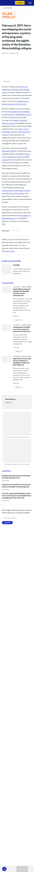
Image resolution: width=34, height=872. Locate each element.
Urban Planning (7, 8)
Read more (8, 402)
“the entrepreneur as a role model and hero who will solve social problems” (16, 190)
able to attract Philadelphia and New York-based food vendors (16, 132)
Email (18, 230)
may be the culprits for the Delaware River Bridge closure (15, 89)
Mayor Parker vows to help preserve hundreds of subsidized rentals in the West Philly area (22, 361)
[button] (4, 869)
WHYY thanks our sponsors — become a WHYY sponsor (17, 437)
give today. (11, 251)
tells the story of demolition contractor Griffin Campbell (16, 157)
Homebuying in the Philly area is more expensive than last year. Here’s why (21, 329)
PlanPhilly (16, 265)
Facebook (10, 230)
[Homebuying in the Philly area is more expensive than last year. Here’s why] (7, 330)
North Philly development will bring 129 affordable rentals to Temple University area (21, 292)
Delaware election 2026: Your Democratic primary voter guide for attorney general (16, 485)
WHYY (7, 3)
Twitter (14, 230)
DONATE (20, 3)
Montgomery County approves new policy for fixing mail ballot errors (16, 476)
